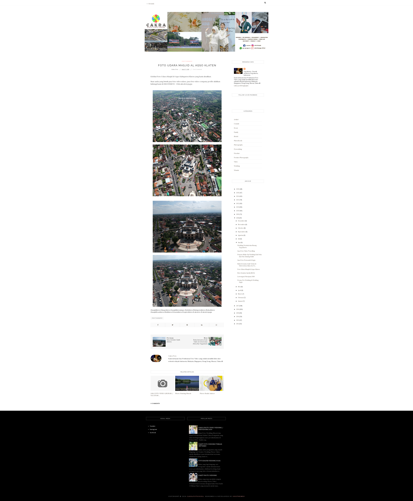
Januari (240, 301)
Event (236, 128)
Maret (240, 294)
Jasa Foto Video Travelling (246, 251)
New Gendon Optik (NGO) (246, 273)
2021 (237, 207)
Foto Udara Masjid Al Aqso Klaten (248, 269)
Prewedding (238, 149)
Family (236, 132)
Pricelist (237, 153)
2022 (238, 203)
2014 (238, 316)
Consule (236, 124)
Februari (241, 298)
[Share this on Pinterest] (187, 325)
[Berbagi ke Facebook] (158, 325)
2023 (238, 200)
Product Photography (241, 158)
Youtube (152, 426)
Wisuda (236, 170)
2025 (238, 193)
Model (236, 136)
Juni (239, 242)
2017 (237, 306)
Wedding (237, 166)
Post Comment (197, 69)
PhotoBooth (238, 141)
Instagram (153, 429)
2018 (237, 218)
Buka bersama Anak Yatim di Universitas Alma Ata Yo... (246, 265)
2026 (238, 189)
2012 (237, 324)
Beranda (151, 4)
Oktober (241, 228)
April (239, 290)
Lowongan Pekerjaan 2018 (246, 276)
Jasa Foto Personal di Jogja (246, 260)
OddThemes (239, 496)
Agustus (241, 235)
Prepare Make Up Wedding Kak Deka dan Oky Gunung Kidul (249, 255)
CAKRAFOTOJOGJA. (195, 496)
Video (236, 162)
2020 (238, 211)
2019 (238, 214)
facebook (153, 433)
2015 (237, 313)
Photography (187, 61)
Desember (241, 221)
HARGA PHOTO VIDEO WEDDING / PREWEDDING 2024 (210, 428)
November (241, 224)
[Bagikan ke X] (172, 325)
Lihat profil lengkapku (241, 86)
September (242, 232)
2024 (238, 196)
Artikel (236, 119)
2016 (238, 309)
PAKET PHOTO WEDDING (207, 475)
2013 (237, 320)
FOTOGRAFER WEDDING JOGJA (209, 461)
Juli (239, 239)
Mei (239, 287)
